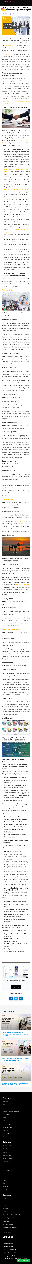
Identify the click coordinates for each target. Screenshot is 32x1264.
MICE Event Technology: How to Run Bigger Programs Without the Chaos (15, 1059)
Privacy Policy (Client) (10, 1249)
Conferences (7, 499)
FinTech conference (19, 521)
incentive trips (8, 45)
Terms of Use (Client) (10, 1253)
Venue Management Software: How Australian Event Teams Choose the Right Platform (15, 1034)
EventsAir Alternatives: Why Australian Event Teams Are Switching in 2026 (15, 1083)
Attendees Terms (9, 1246)
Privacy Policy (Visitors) (10, 1256)
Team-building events (11, 629)
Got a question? (25, 1260)
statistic (7, 54)
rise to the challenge (23, 585)
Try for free (16, 987)
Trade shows (7, 290)
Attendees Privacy (9, 1243)
